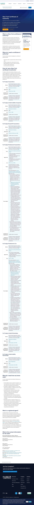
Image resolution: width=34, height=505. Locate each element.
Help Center (14, 480)
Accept (30, 501)
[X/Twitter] (5, 493)
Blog (12, 484)
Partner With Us (23, 486)
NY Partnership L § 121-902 (13, 342)
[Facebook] (3, 493)
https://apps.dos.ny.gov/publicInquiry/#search (14, 452)
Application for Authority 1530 (15, 182)
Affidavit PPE (13, 185)
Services (14, 3)
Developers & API (23, 488)
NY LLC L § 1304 (11, 258)
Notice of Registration (12, 361)
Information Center (30, 3)
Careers (22, 484)
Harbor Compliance (3, 3)
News (13, 486)
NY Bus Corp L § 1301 (12, 91)
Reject (27, 501)
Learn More (11, 29)
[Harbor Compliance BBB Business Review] (19, 493)
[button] (24, 493)
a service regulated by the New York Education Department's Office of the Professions (15, 171)
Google (17, 27)
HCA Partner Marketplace (16, 482)
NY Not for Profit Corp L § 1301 (13, 133)
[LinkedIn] (7, 493)
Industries (19, 3)
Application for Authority (12, 339)
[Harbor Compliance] (7, 477)
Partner (24, 3)
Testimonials (22, 482)
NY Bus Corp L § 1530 (12, 162)
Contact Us (22, 480)
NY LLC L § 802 (11, 112)
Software (10, 3)
